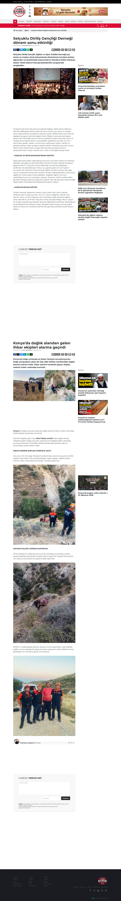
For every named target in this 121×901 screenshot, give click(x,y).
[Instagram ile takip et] (29, 13)
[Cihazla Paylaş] (31, 50)
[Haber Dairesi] (19, 11)
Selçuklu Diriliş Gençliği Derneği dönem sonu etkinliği (48, 30)
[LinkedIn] (24, 50)
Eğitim (80, 21)
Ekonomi (37, 21)
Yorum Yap (57, 49)
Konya (60, 21)
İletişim (90, 887)
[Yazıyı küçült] (66, 50)
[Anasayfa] (15, 21)
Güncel (21, 21)
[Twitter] (17, 50)
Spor (67, 21)
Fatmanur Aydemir (27, 743)
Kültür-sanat (47, 883)
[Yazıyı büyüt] (62, 50)
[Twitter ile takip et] (29, 9)
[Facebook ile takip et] (29, 6)
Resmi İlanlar (90, 21)
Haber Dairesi (17, 2)
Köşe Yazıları (32, 886)
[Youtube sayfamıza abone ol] (29, 16)
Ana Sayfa (18, 30)
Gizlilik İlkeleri (96, 887)
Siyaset (29, 21)
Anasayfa (75, 887)
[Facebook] (14, 50)
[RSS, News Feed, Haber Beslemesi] (106, 890)
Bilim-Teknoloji (17, 886)
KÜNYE (49, 2)
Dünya (100, 21)
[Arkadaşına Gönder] (69, 50)
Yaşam (46, 886)
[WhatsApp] (27, 50)
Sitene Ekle (104, 887)
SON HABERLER (40, 2)
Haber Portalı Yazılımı (101, 898)
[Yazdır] (73, 50)
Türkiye (46, 21)
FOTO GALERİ (28, 2)
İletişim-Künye (83, 887)
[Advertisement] (44, 112)
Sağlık (73, 21)
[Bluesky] (21, 50)
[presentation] (14, 26)
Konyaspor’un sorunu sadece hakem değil (49, 25)
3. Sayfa (53, 21)
